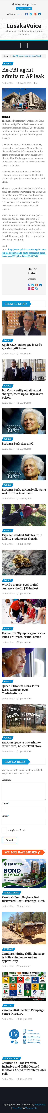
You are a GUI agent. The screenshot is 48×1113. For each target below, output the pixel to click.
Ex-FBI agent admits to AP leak (27, 56)
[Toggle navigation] (24, 45)
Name (5, 803)
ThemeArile (31, 1108)
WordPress (40, 1104)
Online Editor (8, 83)
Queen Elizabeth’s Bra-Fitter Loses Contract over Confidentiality (20, 690)
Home (6, 56)
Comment (6, 780)
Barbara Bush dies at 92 (17, 443)
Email (5, 816)
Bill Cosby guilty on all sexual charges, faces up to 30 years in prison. (22, 394)
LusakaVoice (24, 25)
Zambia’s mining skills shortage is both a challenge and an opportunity (23, 957)
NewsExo (17, 1108)
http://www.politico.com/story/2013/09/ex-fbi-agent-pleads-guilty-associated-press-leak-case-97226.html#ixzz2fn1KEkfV (24, 253)
